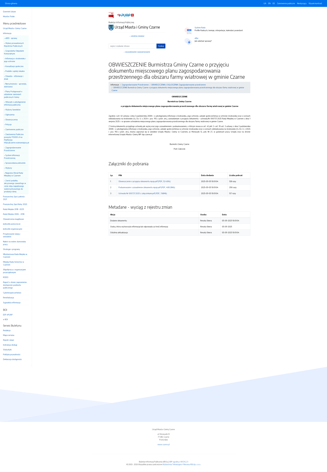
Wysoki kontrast (315, 3)
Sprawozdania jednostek (15, 163)
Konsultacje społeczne (14, 66)
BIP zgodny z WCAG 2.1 (179, 461)
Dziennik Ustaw (9, 11)
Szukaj (161, 46)
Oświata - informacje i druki (13, 77)
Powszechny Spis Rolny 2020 (15, 204)
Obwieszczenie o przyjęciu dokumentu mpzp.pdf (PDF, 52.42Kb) (145, 181)
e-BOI (5, 319)
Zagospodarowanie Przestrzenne (12, 148)
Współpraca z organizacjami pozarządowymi (14, 270)
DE (274, 3)
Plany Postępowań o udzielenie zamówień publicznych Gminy (13, 94)
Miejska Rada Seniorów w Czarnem (13, 263)
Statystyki (7, 349)
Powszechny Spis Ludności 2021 (14, 197)
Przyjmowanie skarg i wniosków (11, 235)
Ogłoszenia (9, 114)
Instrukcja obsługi (10, 345)
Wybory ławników (12, 109)
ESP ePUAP (8, 314)
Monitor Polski (9, 16)
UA (265, 3)
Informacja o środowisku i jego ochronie (15, 59)
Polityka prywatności (11, 354)
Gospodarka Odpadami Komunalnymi (14, 52)
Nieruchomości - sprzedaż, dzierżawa (15, 85)
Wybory (8, 168)
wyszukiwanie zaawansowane (137, 52)
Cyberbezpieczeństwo (12, 292)
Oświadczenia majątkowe (13, 219)
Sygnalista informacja (11, 302)
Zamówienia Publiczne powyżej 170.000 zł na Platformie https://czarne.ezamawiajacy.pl (16, 138)
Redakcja (6, 330)
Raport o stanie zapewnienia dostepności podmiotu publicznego (15, 285)
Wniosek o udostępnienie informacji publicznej (15, 103)
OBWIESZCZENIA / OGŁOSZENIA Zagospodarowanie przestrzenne (178, 84)
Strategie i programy (11, 249)
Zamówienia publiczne (286, 3)
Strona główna (11, 3)
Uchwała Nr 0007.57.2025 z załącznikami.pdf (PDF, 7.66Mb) (143, 193)
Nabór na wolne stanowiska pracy (14, 242)
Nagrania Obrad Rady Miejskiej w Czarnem (13, 174)
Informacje (7, 33)
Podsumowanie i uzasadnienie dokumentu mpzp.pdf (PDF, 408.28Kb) (147, 187)
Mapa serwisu (8, 335)
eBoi (196, 38)
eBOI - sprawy (11, 38)
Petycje (8, 124)
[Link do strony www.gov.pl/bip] (113, 15)
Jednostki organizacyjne (12, 229)
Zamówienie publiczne (14, 129)
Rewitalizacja (8, 297)
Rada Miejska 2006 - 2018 (13, 214)
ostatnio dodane (137, 36)
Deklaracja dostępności (12, 359)
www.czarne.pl (163, 444)
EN (269, 3)
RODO (5, 277)
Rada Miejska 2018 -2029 (13, 209)
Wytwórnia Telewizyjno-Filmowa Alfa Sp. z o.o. (182, 464)
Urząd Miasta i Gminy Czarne (15, 28)
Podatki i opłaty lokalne (15, 71)
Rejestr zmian (8, 340)
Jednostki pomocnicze (11, 224)
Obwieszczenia (11, 119)
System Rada (200, 27)
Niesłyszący (302, 3)
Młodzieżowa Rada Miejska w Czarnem (15, 255)
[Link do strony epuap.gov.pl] (125, 15)
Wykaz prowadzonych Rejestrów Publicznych (14, 44)
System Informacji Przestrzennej (12, 156)
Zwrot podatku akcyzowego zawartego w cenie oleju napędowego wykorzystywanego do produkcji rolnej (15, 186)
